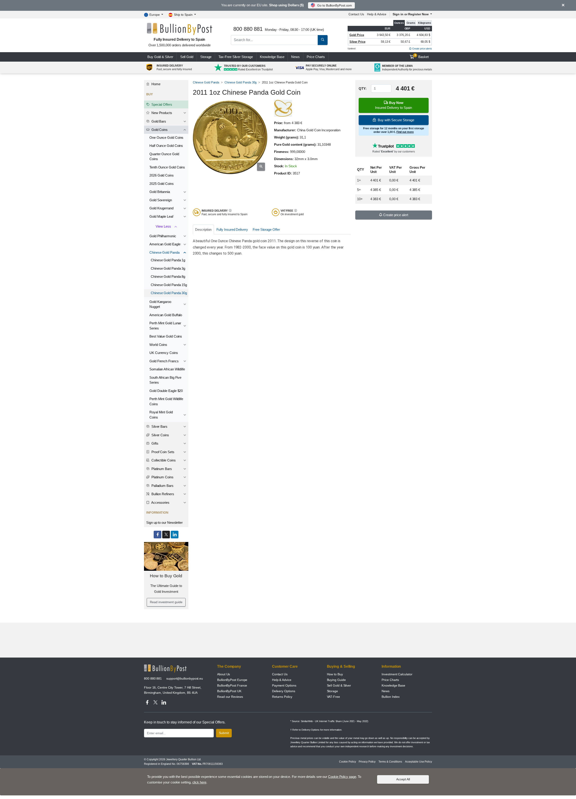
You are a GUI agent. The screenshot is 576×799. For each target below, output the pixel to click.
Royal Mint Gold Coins (161, 414)
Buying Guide (336, 680)
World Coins (158, 345)
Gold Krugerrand (161, 208)
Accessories (160, 502)
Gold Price (356, 35)
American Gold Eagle (164, 244)
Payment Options (284, 685)
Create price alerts (422, 48)
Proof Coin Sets (162, 452)
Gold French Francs (164, 361)
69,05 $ (425, 41)
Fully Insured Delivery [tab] (232, 229)
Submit (224, 733)
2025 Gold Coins (161, 184)
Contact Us (280, 674)
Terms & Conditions (390, 761)
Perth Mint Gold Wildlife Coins (166, 401)
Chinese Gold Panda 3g (168, 268)
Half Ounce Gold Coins (166, 146)
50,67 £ (405, 41)
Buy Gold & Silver (160, 57)
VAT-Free (333, 696)
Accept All (403, 779)
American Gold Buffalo (165, 315)
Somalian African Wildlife (167, 369)
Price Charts (390, 680)
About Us (223, 674)
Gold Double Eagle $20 (166, 391)
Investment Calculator (397, 674)
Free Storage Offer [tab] (266, 229)
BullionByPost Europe (232, 680)
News (295, 57)
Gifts (154, 443)
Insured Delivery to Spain (393, 105)
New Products (161, 113)
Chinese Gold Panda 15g (169, 285)
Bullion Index (391, 696)
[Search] (323, 40)
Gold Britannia (159, 192)
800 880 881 (153, 678)
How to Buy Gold (166, 575)
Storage (206, 57)
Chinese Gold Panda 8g (168, 276)
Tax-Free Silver (235, 57)
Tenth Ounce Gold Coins (167, 167)
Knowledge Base (272, 57)
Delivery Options (283, 691)
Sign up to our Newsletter (164, 522)
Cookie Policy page (342, 777)
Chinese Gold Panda (206, 82)
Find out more (405, 132)
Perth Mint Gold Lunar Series (165, 325)
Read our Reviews (230, 696)
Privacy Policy (367, 761)
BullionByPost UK (229, 691)
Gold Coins (159, 130)
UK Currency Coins (163, 353)
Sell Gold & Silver (339, 685)
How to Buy (335, 674)
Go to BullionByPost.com (334, 5)
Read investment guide (166, 602)
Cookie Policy (347, 761)
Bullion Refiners (162, 494)
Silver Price (357, 41)
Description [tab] (203, 229)
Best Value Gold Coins (165, 336)
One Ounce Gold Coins (166, 137)
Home (155, 84)
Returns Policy (282, 696)
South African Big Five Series (165, 380)
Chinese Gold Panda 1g (168, 260)
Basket (422, 56)
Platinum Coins (162, 477)
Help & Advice (376, 14)
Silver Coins (160, 435)
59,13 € (385, 41)
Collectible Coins (163, 460)
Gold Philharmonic (162, 236)
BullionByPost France (232, 685)
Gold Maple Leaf (161, 216)
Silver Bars (159, 426)
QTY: (363, 88)
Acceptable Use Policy (418, 761)
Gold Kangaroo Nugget (160, 304)
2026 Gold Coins (161, 175)
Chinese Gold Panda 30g (240, 82)
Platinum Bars (161, 469)
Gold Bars (158, 121)
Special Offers (161, 104)
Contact (356, 14)
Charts (316, 57)
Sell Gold (186, 57)
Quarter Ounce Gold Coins (164, 156)
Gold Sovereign (160, 200)
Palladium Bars (162, 486)
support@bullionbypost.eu (184, 678)
